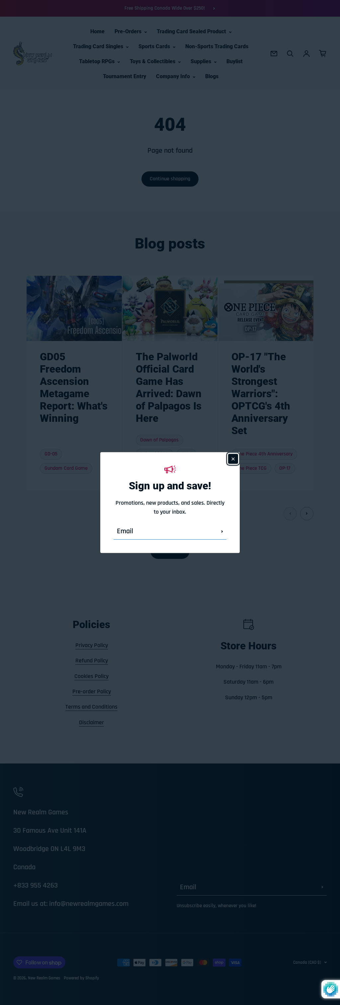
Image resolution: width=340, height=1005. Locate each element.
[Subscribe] (222, 531)
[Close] (233, 459)
